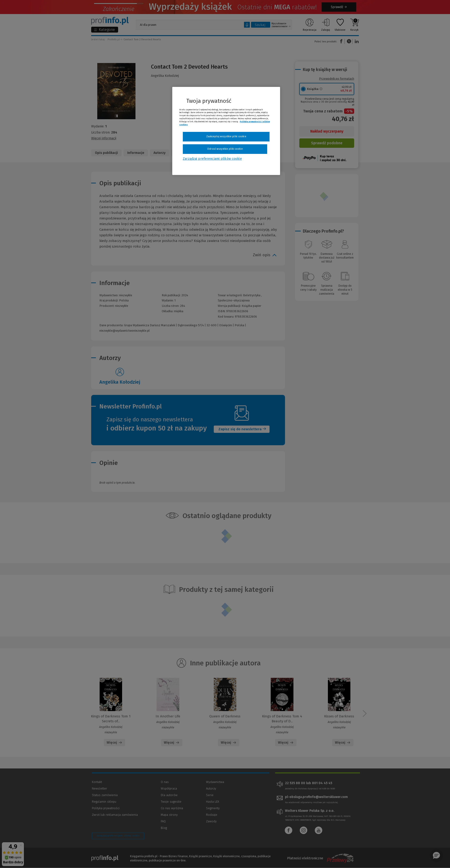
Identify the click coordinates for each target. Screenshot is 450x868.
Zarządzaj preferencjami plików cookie (212, 159)
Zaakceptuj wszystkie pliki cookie (226, 136)
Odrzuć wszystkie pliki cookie (225, 148)
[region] (226, 131)
